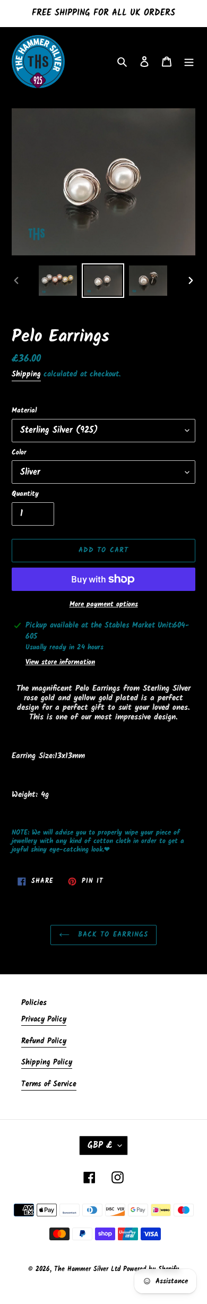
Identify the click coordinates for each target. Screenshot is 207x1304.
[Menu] (189, 61)
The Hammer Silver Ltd (88, 1269)
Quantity (25, 494)
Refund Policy (43, 1041)
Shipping (26, 374)
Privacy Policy (43, 1019)
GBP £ (100, 1145)
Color (19, 453)
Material (24, 411)
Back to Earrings (111, 934)
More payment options (104, 604)
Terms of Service (48, 1084)
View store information (60, 662)
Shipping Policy (46, 1062)
